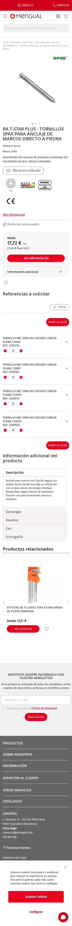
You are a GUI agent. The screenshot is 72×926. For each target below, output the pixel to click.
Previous (4, 603)
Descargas (13, 512)
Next (67, 603)
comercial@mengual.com (18, 832)
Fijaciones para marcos (47, 42)
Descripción (15, 473)
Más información (14, 214)
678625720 (27, 5)
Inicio (5, 42)
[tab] (34, 472)
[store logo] (26, 16)
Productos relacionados (23, 224)
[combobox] (36, 28)
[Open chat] (63, 917)
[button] (32, 123)
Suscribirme (36, 717)
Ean (8, 528)
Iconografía (14, 537)
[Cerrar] (65, 867)
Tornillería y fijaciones (21, 42)
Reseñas (12, 520)
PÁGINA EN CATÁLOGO (27, 170)
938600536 (63, 5)
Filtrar (62, 307)
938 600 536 (9, 837)
